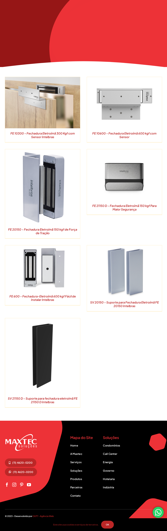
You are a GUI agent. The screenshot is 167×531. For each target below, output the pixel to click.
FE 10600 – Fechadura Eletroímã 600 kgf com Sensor (124, 135)
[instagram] (14, 485)
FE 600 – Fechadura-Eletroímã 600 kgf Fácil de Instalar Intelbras (42, 298)
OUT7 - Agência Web (43, 516)
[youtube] (29, 485)
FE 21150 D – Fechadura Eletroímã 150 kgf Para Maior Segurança (124, 207)
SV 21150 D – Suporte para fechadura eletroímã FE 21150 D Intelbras (42, 400)
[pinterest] (22, 485)
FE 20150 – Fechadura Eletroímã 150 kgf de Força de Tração (42, 231)
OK (107, 524)
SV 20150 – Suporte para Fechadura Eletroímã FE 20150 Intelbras (124, 304)
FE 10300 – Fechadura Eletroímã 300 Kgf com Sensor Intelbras (42, 135)
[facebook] (7, 485)
